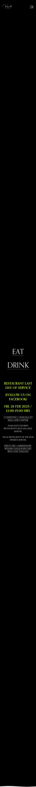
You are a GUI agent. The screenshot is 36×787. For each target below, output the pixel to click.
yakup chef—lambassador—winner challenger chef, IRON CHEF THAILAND (18, 448)
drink (18, 365)
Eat (18, 351)
